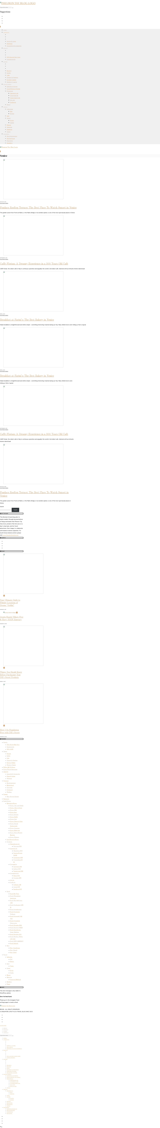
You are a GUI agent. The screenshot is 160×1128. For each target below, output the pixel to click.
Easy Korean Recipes (13, 796)
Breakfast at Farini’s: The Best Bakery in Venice (27, 320)
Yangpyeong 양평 (18, 871)
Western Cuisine (12, 82)
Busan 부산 (16, 875)
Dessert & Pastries (12, 77)
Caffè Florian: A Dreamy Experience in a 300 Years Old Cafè (34, 263)
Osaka (12, 122)
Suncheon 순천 (17, 889)
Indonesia (10, 109)
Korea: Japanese (15, 828)
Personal (6, 134)
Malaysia (9, 127)
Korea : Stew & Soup (16, 808)
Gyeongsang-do (15, 98)
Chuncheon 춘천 (17, 851)
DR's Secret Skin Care (13, 744)
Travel (5, 107)
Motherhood (11, 138)
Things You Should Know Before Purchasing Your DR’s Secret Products (11, 675)
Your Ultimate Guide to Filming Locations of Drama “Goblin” (10, 603)
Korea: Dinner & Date (16, 821)
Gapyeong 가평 (17, 866)
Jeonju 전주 (16, 887)
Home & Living (11, 41)
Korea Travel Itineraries (10, 769)
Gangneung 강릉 (18, 857)
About (5, 1028)
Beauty (5, 48)
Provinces (10, 91)
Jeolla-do (13, 102)
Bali (11, 111)
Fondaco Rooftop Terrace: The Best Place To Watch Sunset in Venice (38, 207)
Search (2, 506)
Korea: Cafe (13, 819)
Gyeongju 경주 (17, 878)
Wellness (9, 43)
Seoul (8, 104)
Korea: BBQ (13, 810)
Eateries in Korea (12, 86)
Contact (5, 1032)
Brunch (9, 71)
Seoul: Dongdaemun (16, 909)
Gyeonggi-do (14, 95)
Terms (5, 1031)
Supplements (11, 59)
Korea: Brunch (14, 814)
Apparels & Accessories (14, 46)
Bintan (12, 113)
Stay (8, 945)
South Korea (7, 84)
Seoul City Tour (14, 893)
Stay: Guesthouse (15, 948)
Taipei (8, 132)
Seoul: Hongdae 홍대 (16, 925)
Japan (9, 118)
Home (5, 30)
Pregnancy (10, 790)
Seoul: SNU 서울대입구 (16, 941)
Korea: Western (14, 837)
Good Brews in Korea (13, 89)
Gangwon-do (14, 93)
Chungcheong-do (15, 844)
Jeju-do (12, 100)
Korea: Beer (13, 812)
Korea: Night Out (15, 830)
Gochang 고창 (17, 884)
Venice (6, 203)
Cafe (8, 75)
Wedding (9, 143)
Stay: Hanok (13, 950)
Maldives (9, 129)
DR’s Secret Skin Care (13, 57)
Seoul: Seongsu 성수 (16, 934)
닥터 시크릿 (10, 749)
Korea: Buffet (14, 817)
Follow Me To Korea (9, 767)
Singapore (6, 799)
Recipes (5, 794)
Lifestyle (6, 32)
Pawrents (10, 141)
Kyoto (12, 120)
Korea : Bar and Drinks (16, 805)
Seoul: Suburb (14, 943)
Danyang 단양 (17, 846)
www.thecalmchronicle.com (10, 535)
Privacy (5, 1029)
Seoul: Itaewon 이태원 (16, 927)
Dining (5, 61)
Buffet (9, 73)
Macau (9, 125)
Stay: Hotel (13, 952)
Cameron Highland (15, 979)
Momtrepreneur (12, 136)
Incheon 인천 (17, 869)
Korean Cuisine (11, 80)
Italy (8, 116)
